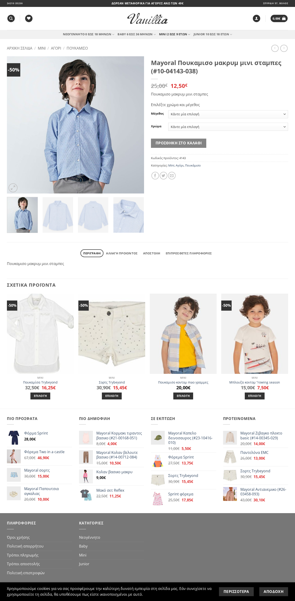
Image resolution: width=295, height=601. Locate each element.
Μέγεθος (157, 113)
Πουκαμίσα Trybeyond (40, 382)
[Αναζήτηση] (11, 18)
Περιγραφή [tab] (92, 253)
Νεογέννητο (89, 537)
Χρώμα (156, 126)
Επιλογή (40, 396)
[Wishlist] (28, 18)
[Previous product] (283, 48)
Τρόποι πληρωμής (22, 555)
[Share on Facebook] (155, 175)
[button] (256, 18)
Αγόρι (56, 48)
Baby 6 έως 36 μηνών (135, 34)
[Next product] (274, 48)
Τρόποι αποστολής (23, 563)
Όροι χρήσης (18, 537)
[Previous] (15, 125)
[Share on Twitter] (163, 175)
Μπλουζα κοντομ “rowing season (254, 382)
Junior (84, 563)
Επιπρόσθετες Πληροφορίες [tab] (189, 253)
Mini (42, 48)
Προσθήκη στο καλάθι (179, 143)
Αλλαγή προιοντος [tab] (122, 253)
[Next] (135, 125)
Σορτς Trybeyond (112, 382)
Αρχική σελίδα (19, 48)
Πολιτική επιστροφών (26, 572)
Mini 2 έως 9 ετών (173, 34)
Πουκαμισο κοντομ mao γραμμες (183, 382)
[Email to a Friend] (172, 175)
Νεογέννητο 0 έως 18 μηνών (87, 34)
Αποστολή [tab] (151, 253)
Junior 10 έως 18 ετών (211, 34)
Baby (83, 546)
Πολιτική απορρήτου (25, 546)
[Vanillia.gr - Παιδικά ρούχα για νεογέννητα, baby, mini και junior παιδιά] (147, 18)
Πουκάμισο (77, 48)
